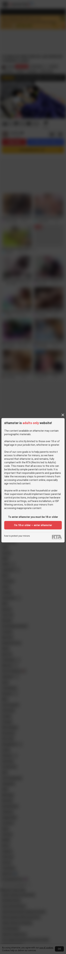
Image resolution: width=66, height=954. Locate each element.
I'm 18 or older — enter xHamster (33, 525)
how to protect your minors (17, 536)
